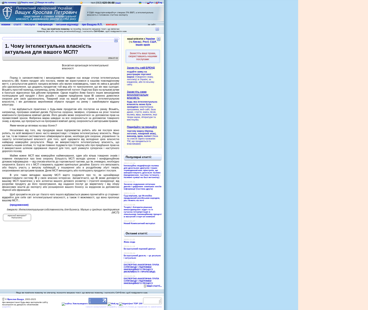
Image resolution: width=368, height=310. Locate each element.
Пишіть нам (27, 2)
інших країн (143, 44)
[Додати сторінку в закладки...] (81, 4)
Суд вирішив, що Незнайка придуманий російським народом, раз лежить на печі (142, 197)
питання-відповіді (67, 24)
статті (17, 24)
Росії (146, 41)
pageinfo (6, 307)
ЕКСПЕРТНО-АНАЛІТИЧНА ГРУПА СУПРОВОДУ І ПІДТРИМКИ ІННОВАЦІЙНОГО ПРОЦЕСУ (141, 280)
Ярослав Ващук (15, 299)
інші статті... (154, 285)
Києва (137, 41)
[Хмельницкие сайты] (75, 303)
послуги (29, 24)
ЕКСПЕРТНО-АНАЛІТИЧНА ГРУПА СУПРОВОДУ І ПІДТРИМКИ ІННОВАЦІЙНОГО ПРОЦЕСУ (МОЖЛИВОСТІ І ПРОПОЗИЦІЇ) (141, 268)
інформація (45, 24)
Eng (160, 2)
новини (5, 24)
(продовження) (19, 204)
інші (118, 3)
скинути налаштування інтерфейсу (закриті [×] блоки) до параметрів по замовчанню (124, 307)
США (153, 41)
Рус (152, 2)
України (150, 38)
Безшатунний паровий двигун (139, 249)
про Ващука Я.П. (92, 24)
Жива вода (129, 242)
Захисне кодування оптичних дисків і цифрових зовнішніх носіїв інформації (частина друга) (142, 186)
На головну (10, 2)
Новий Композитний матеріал (139, 223)
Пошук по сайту (45, 2)
